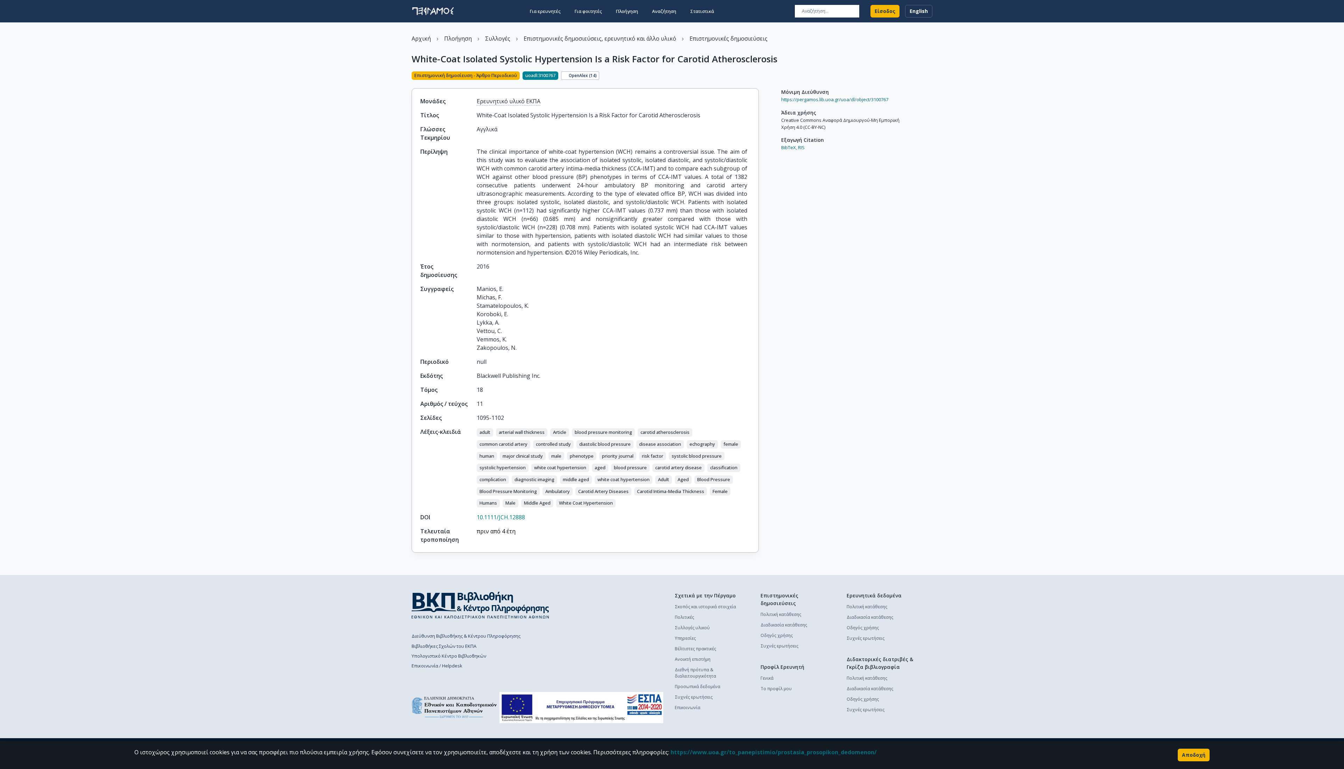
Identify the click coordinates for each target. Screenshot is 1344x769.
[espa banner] (581, 707)
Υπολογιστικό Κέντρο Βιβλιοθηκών (449, 656)
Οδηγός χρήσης (777, 635)
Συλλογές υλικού (692, 628)
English (919, 11)
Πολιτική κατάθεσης (781, 614)
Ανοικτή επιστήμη (692, 659)
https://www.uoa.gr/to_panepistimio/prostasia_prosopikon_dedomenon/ (774, 752)
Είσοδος (885, 11)
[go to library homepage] (480, 605)
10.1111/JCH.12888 (501, 517)
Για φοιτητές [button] (588, 11)
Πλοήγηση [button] (627, 11)
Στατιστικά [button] (702, 11)
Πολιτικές (684, 617)
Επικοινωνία (687, 708)
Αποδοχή (1193, 754)
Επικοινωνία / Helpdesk (437, 666)
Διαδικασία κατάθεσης (784, 625)
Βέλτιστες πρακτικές (695, 649)
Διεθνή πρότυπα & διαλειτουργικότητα (695, 673)
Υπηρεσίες (685, 638)
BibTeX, (789, 147)
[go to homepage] (433, 11)
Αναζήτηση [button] (664, 11)
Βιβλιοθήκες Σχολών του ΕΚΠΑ (444, 646)
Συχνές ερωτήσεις (694, 697)
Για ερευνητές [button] (545, 11)
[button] (485, 432)
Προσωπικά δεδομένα (697, 687)
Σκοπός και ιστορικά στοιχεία (705, 607)
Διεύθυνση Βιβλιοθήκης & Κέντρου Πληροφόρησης (466, 636)
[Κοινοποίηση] (756, 76)
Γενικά (767, 678)
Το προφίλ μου (776, 689)
